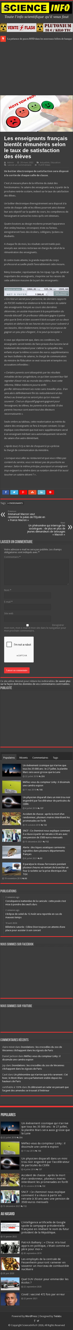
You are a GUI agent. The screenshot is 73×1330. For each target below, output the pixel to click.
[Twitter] (38, 1321)
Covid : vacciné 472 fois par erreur (43, 1294)
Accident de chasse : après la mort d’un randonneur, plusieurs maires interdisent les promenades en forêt (46, 817)
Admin (10, 162)
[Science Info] (36, 10)
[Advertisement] (36, 68)
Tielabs (57, 1316)
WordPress (31, 1316)
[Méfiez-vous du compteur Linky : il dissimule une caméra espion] (11, 786)
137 (41, 808)
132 (45, 825)
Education (55, 162)
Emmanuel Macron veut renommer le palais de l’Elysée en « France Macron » (26, 516)
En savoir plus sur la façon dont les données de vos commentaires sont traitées (35, 682)
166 (40, 790)
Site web (8, 613)
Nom (7, 590)
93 (41, 858)
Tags (55, 757)
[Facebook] (35, 1321)
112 (47, 842)
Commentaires (40, 757)
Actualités (45, 162)
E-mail (8, 601)
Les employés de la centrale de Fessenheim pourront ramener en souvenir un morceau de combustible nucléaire (45, 1264)
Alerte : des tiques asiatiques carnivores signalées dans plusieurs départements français (44, 851)
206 (43, 776)
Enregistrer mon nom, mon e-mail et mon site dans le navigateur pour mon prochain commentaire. (35, 628)
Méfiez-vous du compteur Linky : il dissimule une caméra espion (43, 1145)
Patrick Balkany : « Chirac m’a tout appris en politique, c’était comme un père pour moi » (45, 1246)
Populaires (9, 757)
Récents (23, 757)
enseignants (16, 503)
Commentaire (12, 557)
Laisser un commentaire (19, 165)
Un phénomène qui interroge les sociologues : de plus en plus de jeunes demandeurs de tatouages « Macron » (46, 529)
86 (26, 878)
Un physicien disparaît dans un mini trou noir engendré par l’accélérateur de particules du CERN (46, 800)
